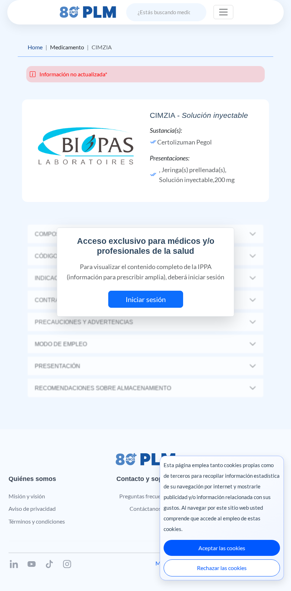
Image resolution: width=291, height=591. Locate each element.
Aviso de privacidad (32, 508)
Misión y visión (27, 496)
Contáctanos (145, 508)
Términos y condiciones (37, 521)
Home (35, 47)
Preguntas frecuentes (145, 496)
